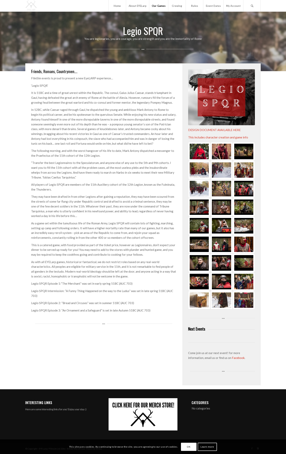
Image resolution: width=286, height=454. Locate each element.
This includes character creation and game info (218, 137)
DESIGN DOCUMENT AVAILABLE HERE (214, 130)
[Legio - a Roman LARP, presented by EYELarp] (199, 300)
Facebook (238, 358)
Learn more (207, 446)
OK (188, 446)
